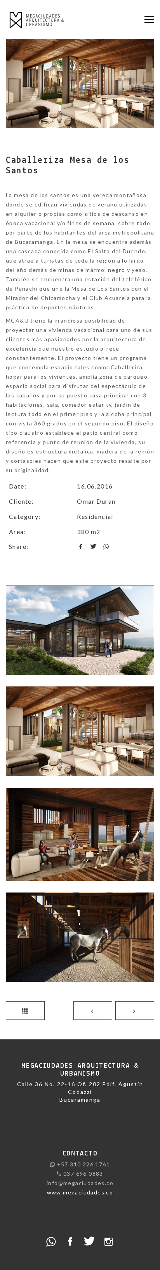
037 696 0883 (82, 1173)
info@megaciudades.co (80, 1183)
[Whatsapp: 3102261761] (51, 1241)
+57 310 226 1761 (82, 1164)
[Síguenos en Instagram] (109, 1241)
